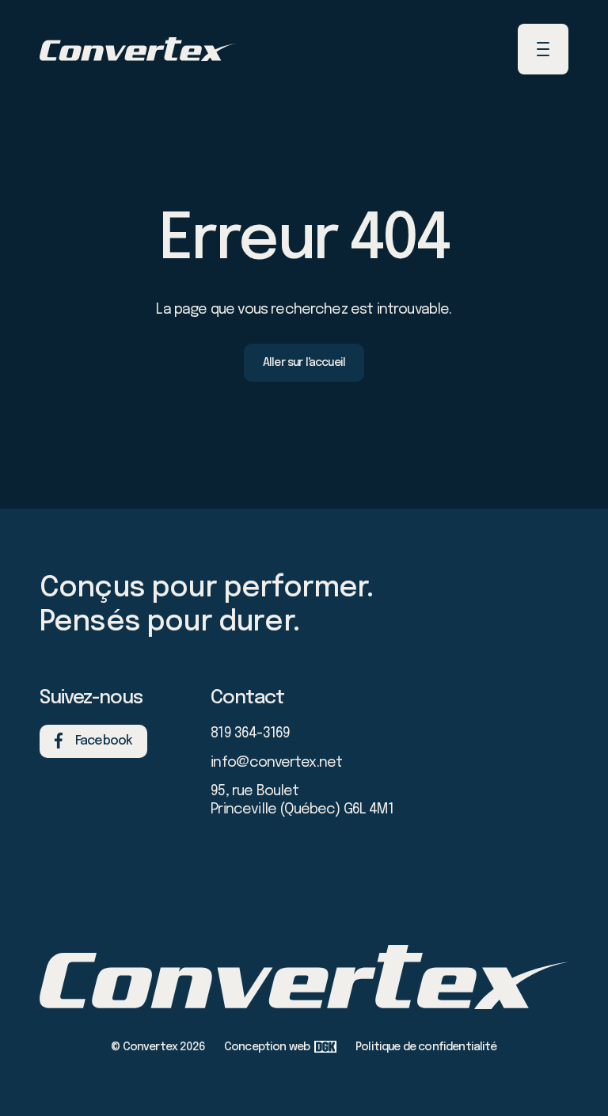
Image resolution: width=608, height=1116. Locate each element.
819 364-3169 (250, 733)
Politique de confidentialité (425, 1047)
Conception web (267, 1047)
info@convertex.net (276, 763)
